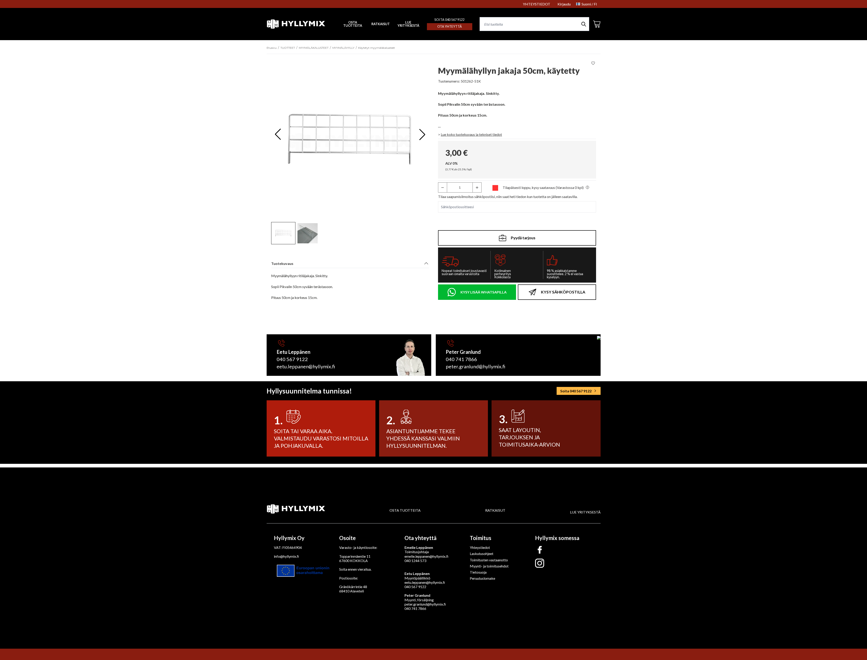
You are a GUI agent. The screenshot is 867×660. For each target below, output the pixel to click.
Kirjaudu (564, 4)
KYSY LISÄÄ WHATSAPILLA (483, 292)
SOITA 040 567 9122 (449, 20)
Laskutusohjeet (481, 553)
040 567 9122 (292, 359)
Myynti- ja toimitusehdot (489, 566)
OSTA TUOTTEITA (405, 510)
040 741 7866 (461, 359)
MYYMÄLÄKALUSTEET (314, 47)
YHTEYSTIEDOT (536, 4)
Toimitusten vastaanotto (489, 560)
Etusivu (272, 47)
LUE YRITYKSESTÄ (408, 24)
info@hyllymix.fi (286, 556)
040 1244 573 (415, 560)
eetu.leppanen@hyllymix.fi (306, 366)
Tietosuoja (478, 572)
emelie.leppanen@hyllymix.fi (426, 556)
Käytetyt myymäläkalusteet (376, 47)
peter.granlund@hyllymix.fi (475, 366)
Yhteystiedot (480, 547)
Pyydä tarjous (523, 237)
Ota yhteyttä (449, 26)
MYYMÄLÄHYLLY (343, 47)
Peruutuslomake (482, 578)
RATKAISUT (380, 24)
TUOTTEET (287, 47)
